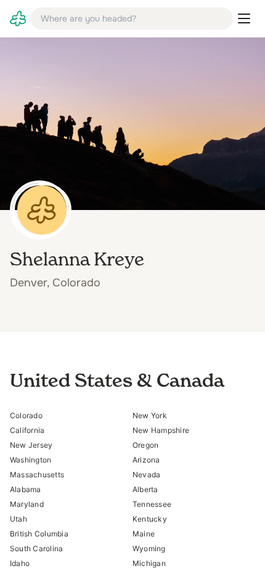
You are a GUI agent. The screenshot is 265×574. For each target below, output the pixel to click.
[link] (18, 18)
